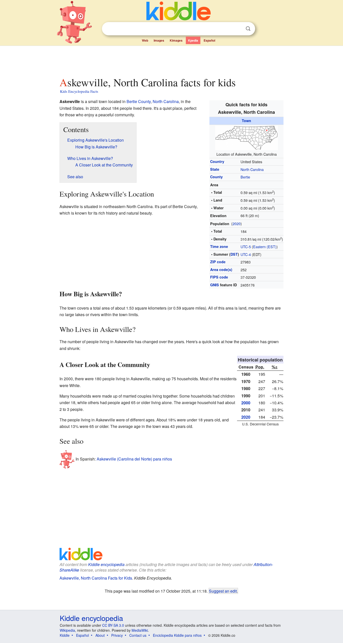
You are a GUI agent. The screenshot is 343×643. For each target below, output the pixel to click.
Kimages (176, 40)
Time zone (219, 246)
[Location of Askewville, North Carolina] (246, 137)
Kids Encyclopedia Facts (79, 91)
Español (209, 40)
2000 (245, 403)
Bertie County (139, 101)
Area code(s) (221, 269)
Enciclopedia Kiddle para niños (177, 635)
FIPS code (219, 277)
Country (217, 161)
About (100, 635)
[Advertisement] (171, 60)
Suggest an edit (223, 591)
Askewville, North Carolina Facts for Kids (96, 578)
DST (234, 254)
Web (145, 40)
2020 (237, 223)
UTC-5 (246, 246)
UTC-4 (246, 254)
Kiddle (65, 635)
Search (248, 28)
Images (159, 40)
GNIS (214, 284)
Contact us (137, 635)
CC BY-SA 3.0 (113, 625)
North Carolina (252, 169)
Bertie (245, 176)
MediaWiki (140, 630)
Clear (238, 29)
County (216, 176)
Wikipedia (67, 630)
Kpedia (193, 40)
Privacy (117, 635)
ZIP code (217, 261)
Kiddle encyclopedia (106, 564)
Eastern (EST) (264, 246)
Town (246, 120)
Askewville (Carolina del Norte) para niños (134, 459)
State (214, 169)
